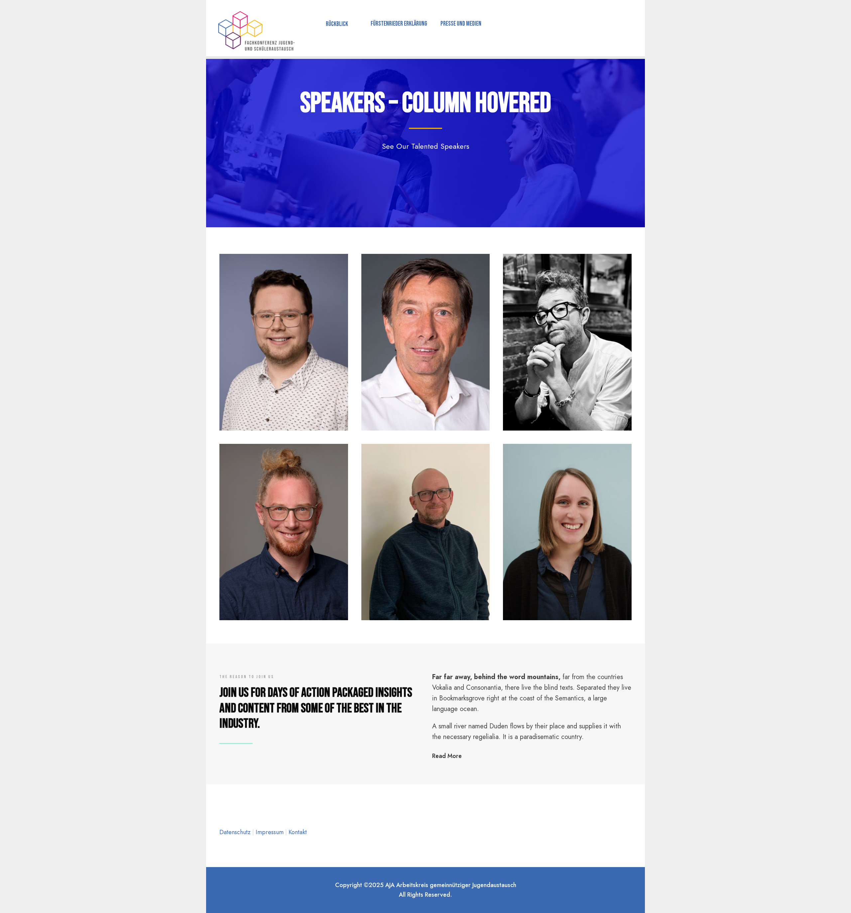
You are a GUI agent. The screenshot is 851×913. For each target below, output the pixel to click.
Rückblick (337, 24)
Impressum (270, 832)
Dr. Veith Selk (567, 387)
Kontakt (298, 832)
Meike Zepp (567, 586)
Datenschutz (235, 832)
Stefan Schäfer (283, 577)
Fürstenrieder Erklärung (399, 24)
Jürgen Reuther (425, 586)
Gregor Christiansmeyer (283, 396)
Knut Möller (425, 387)
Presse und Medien (460, 24)
